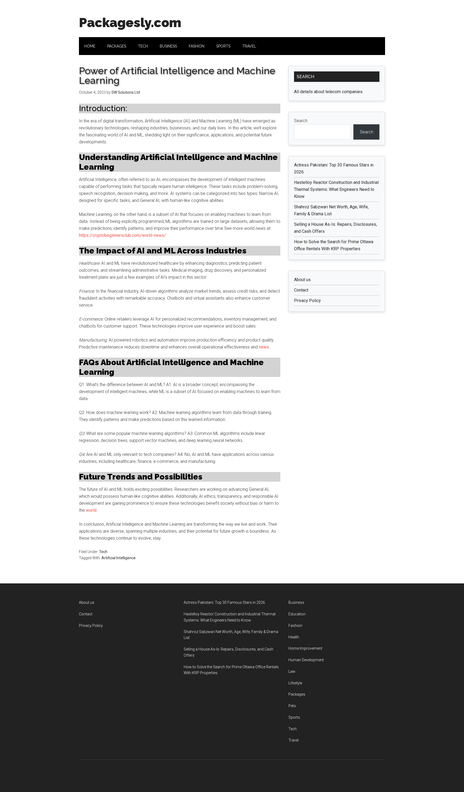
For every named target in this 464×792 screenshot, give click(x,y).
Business (296, 602)
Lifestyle (295, 683)
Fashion (295, 625)
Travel (293, 740)
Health (293, 637)
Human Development (306, 660)
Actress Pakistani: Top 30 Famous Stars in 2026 (224, 602)
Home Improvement (305, 648)
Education (297, 614)
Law (291, 671)
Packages (296, 694)
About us (302, 279)
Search (300, 120)
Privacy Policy (307, 300)
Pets (292, 706)
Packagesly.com (130, 22)
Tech (103, 552)
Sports (294, 717)
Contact (301, 290)
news (264, 347)
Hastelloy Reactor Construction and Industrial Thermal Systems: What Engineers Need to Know (336, 189)
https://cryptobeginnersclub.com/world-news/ (122, 235)
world (91, 510)
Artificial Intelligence (119, 558)
